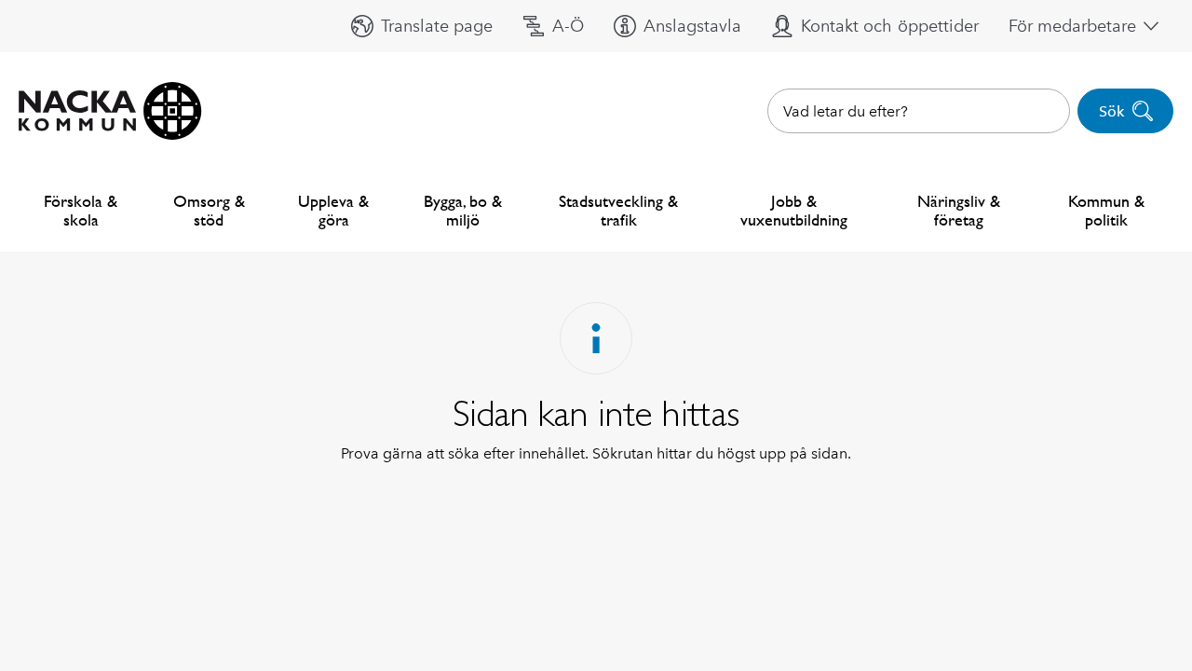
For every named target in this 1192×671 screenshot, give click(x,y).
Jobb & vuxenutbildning (793, 210)
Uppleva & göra (333, 210)
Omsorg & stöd (209, 210)
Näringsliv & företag (958, 210)
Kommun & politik (1106, 210)
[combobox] (918, 111)
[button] (422, 26)
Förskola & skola (80, 210)
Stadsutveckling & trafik (618, 210)
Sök (1111, 111)
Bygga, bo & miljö (463, 210)
